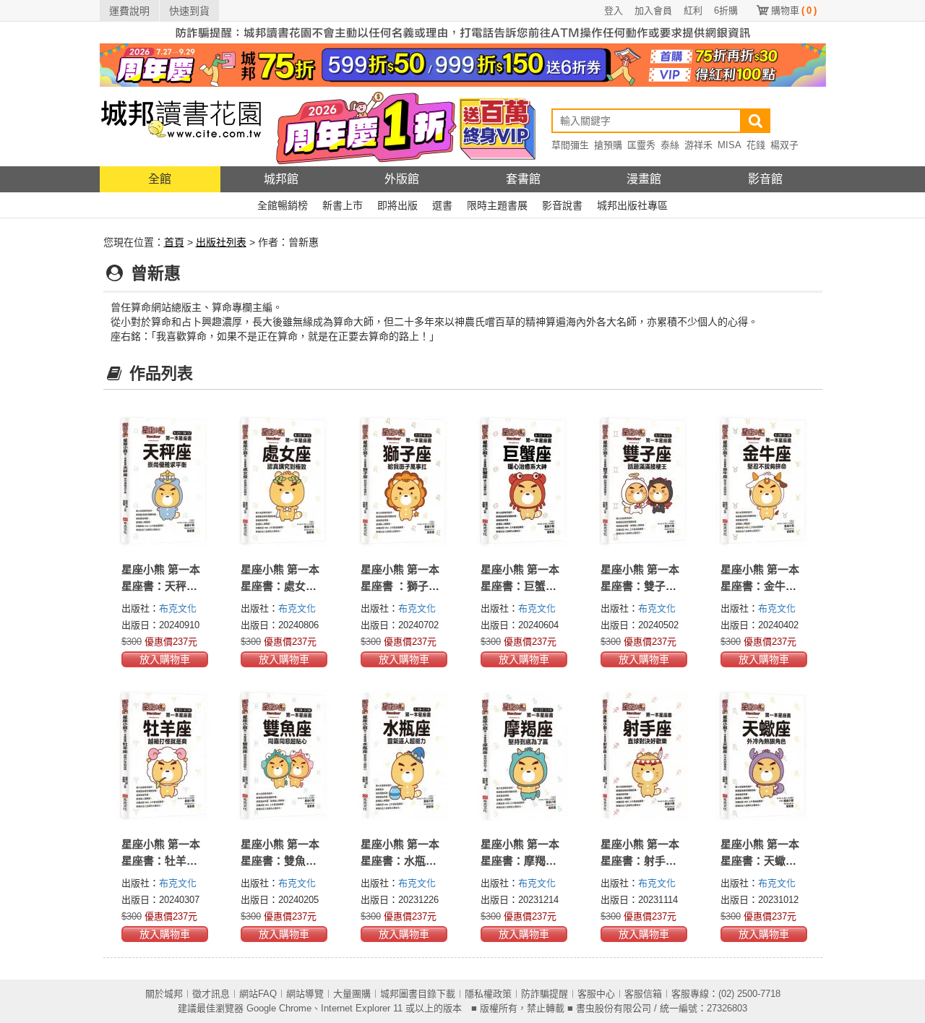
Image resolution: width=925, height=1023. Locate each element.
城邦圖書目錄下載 (417, 993)
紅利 (693, 10)
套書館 (523, 179)
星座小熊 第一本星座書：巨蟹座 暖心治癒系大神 (520, 586)
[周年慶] (463, 64)
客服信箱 (643, 993)
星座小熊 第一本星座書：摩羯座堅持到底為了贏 (520, 860)
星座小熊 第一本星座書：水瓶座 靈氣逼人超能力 (400, 860)
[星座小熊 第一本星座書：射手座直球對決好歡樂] (642, 755)
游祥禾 (698, 145)
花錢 (756, 145)
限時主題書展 (497, 205)
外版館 (401, 179)
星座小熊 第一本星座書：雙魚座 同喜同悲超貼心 (280, 860)
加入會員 (653, 10)
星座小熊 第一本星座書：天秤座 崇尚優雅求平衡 (160, 586)
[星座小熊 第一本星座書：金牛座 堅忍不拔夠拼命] (762, 481)
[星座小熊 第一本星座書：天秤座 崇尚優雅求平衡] (163, 481)
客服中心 (596, 993)
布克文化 (178, 608)
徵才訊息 (211, 993)
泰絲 (670, 145)
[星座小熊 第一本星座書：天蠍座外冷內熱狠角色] (762, 755)
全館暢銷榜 (282, 205)
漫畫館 (644, 179)
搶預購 (608, 145)
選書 (442, 205)
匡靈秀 (641, 145)
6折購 (726, 10)
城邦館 (281, 179)
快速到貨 (189, 11)
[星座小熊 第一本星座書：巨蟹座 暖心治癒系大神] (522, 481)
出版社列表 (221, 242)
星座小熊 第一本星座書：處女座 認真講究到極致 (280, 586)
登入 (613, 10)
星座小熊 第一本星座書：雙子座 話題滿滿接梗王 (640, 586)
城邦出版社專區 (632, 205)
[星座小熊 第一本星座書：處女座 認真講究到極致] (282, 481)
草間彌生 (570, 145)
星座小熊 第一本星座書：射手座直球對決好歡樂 (640, 860)
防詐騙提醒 (544, 993)
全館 (159, 179)
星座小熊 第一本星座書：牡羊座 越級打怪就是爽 (160, 860)
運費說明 (129, 11)
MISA (729, 145)
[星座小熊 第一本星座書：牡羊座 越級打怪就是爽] (163, 755)
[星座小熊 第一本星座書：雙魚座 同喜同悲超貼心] (282, 755)
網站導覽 (305, 993)
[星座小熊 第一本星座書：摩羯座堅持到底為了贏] (522, 755)
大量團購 (352, 993)
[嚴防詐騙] (463, 32)
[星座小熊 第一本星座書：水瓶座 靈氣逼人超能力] (402, 755)
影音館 (765, 179)
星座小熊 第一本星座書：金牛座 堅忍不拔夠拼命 (759, 586)
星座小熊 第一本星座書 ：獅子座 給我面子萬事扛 (400, 586)
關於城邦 (164, 993)
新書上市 (342, 205)
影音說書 (562, 205)
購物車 (794, 10)
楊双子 (784, 145)
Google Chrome (278, 1008)
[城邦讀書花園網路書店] (181, 126)
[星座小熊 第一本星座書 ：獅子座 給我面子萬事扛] (402, 481)
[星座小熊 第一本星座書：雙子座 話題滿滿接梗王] (642, 481)
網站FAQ (258, 993)
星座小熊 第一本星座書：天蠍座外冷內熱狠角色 (759, 860)
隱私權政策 (488, 993)
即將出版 (397, 205)
